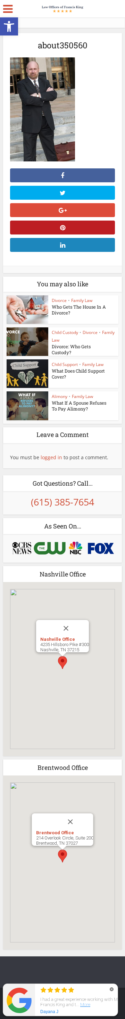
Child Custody (65, 332)
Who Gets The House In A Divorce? (79, 310)
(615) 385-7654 (62, 502)
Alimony (59, 396)
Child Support (65, 364)
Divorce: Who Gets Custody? (71, 349)
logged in (51, 457)
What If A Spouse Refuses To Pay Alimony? (79, 406)
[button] (9, 26)
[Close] (73, 628)
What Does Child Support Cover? (78, 374)
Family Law (81, 300)
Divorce (59, 300)
